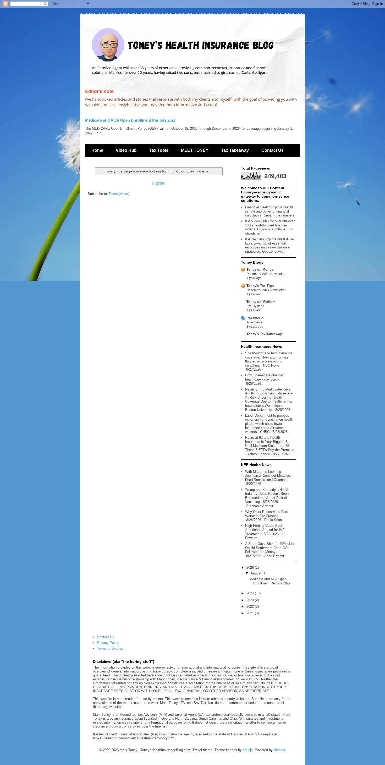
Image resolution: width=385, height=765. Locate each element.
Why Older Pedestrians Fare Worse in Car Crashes (266, 514)
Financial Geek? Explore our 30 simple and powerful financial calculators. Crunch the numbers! (270, 211)
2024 (250, 593)
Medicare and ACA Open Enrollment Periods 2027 (130, 120)
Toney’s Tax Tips (260, 286)
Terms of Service (110, 648)
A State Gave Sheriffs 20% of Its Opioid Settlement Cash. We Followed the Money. (270, 548)
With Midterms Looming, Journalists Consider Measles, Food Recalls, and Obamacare (268, 476)
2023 (250, 600)
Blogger (279, 750)
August (256, 573)
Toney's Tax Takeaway (264, 334)
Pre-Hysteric (255, 306)
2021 (250, 613)
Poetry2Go (254, 318)
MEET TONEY (194, 150)
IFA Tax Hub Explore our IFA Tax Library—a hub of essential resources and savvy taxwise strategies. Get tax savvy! (270, 245)
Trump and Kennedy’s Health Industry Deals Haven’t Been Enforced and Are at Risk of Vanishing (267, 496)
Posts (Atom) (119, 194)
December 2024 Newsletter (265, 274)
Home (97, 150)
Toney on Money (259, 270)
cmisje (248, 750)
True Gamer (254, 322)
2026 (250, 567)
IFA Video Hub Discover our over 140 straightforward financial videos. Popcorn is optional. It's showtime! (270, 227)
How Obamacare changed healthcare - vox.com (264, 377)
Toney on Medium (261, 302)
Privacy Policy (108, 643)
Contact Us (272, 150)
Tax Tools (158, 150)
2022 (250, 607)
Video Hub (126, 150)
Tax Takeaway (235, 150)
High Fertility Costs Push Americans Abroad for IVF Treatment (264, 530)
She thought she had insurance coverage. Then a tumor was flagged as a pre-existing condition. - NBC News (268, 359)
